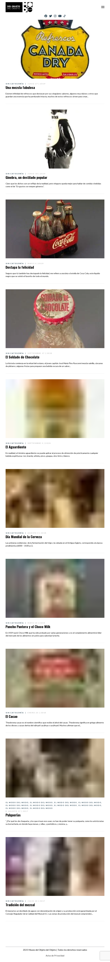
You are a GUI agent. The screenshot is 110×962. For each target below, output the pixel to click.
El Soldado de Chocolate (22, 356)
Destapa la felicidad (20, 267)
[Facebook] (45, 15)
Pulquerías (13, 814)
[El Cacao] (55, 678)
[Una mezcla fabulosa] (55, 49)
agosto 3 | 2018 (37, 533)
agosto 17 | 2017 (18, 811)
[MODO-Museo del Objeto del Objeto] (19, 7)
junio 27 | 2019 (36, 84)
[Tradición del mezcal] (55, 866)
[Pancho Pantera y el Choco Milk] (55, 588)
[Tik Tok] (64, 16)
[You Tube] (60, 15)
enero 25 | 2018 (37, 713)
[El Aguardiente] (55, 408)
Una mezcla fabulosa (20, 87)
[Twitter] (50, 15)
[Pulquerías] (55, 768)
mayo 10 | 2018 (36, 623)
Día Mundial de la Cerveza (24, 536)
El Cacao (11, 716)
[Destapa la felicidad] (55, 229)
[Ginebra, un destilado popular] (55, 139)
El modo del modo (17, 802)
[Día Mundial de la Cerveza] (55, 498)
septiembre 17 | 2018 (40, 353)
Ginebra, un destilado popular (26, 177)
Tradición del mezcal (20, 904)
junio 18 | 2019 (36, 174)
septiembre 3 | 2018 (39, 443)
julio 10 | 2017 (36, 901)
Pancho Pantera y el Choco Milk (28, 626)
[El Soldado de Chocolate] (55, 318)
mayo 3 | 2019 (36, 263)
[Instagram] (55, 15)
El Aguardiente (16, 446)
